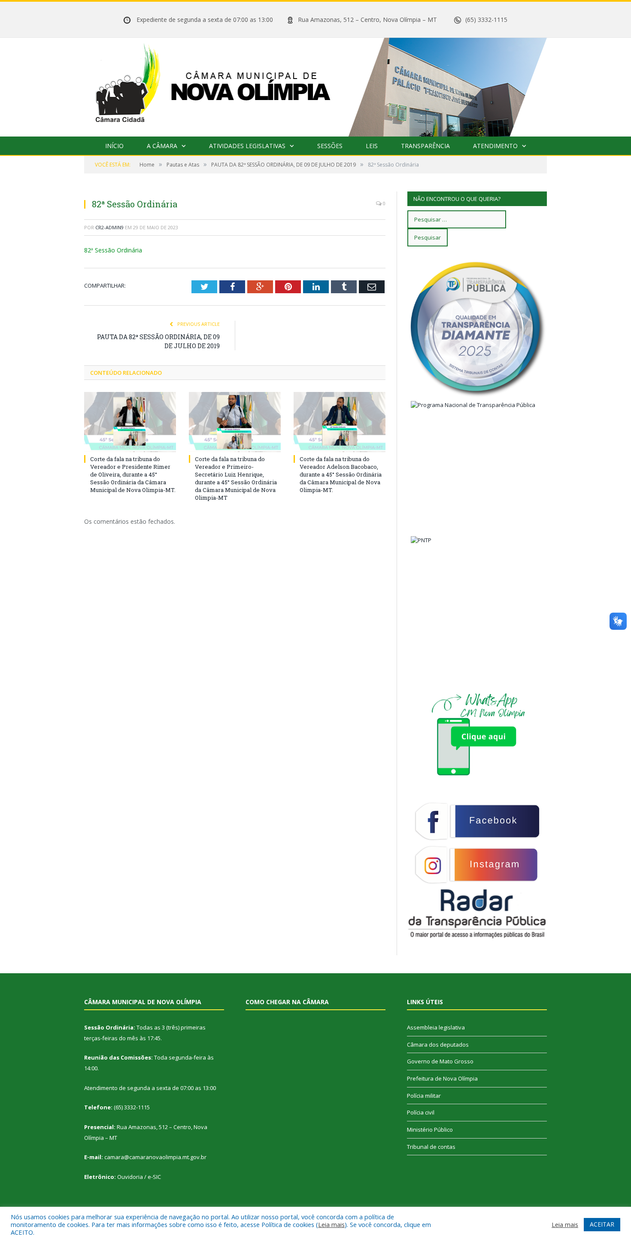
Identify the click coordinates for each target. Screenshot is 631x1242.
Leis (372, 146)
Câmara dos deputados (438, 1044)
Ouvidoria (130, 1177)
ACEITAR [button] (602, 1224)
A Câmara (162, 146)
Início (114, 146)
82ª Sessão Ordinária (113, 250)
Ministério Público (430, 1129)
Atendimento (495, 146)
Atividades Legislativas (247, 146)
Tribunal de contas (431, 1147)
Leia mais (331, 1224)
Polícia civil (420, 1112)
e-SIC (154, 1177)
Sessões (330, 146)
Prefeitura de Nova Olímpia (442, 1078)
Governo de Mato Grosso (440, 1061)
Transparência (425, 146)
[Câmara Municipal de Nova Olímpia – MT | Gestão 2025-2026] (315, 85)
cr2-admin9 (109, 227)
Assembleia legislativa (436, 1027)
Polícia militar (424, 1095)
